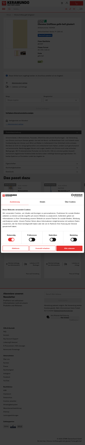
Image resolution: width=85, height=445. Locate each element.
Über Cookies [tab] (70, 202)
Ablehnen (15, 248)
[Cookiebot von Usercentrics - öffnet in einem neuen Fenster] (72, 195)
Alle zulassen (69, 248)
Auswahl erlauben (42, 248)
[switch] (32, 239)
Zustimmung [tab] (15, 202)
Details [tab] (42, 202)
